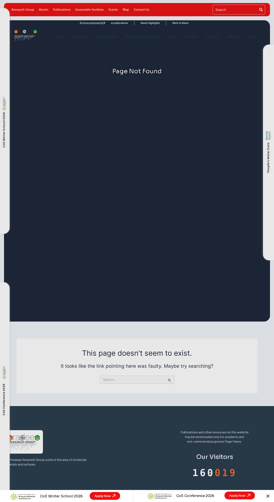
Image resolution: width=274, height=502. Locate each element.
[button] (268, 496)
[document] (137, 251)
